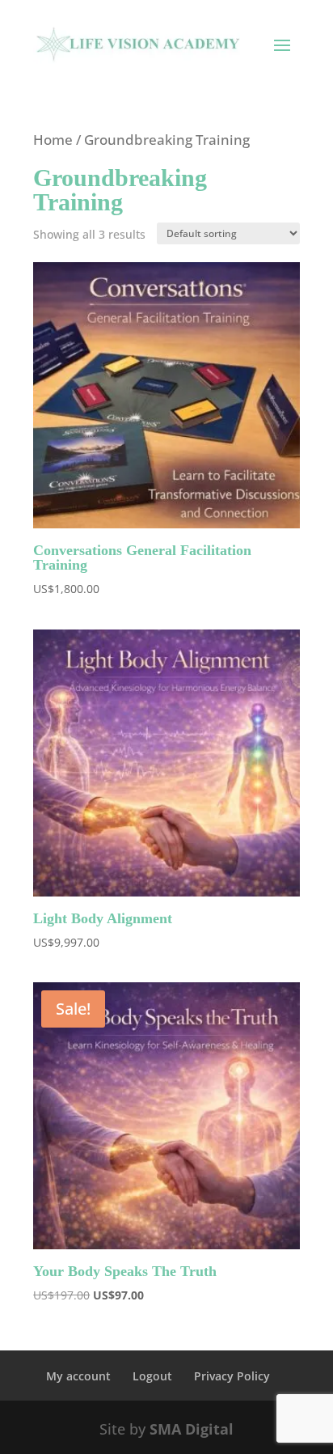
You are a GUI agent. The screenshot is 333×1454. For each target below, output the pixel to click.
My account (78, 1376)
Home (53, 139)
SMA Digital (192, 1429)
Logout (152, 1376)
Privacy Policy (232, 1376)
